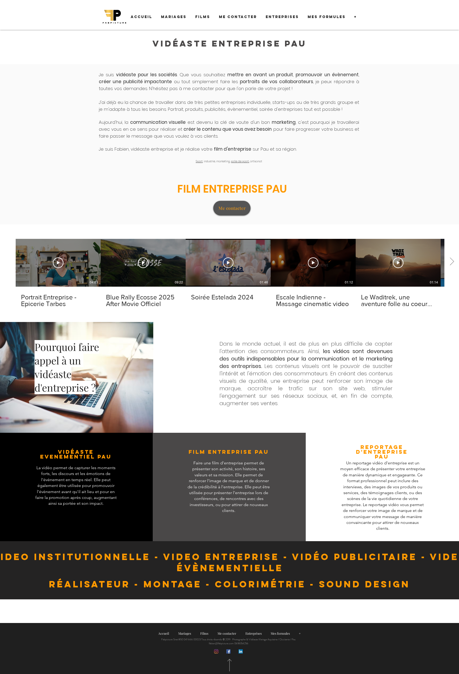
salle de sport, (240, 161)
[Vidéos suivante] (451, 262)
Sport (199, 161)
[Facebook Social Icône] (228, 651)
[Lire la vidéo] (58, 262)
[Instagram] (216, 651)
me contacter (198, 88)
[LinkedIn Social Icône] (241, 651)
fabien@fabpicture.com (221, 643)
